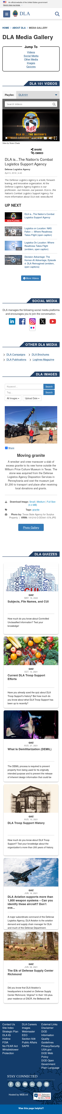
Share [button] (38, 149)
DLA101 (23, 95)
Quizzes (31, 66)
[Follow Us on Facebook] (11, 1084)
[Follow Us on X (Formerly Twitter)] (18, 1084)
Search (49, 386)
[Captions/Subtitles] (45, 138)
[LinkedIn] (32, 1084)
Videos (31, 52)
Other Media (31, 59)
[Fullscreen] (55, 138)
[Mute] (50, 138)
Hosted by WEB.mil (18, 1094)
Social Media (31, 56)
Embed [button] (39, 153)
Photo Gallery (31, 527)
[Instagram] (39, 1084)
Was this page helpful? (31, 1108)
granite (35, 509)
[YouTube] (25, 1084)
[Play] (6, 138)
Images (31, 63)
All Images (12, 398)
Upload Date (31, 398)
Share (11, 448)
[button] (13, 5)
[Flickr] (46, 1084)
